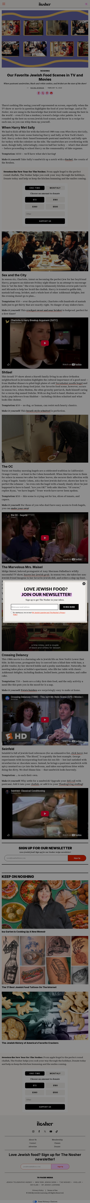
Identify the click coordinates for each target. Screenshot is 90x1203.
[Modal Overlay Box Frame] (45, 601)
